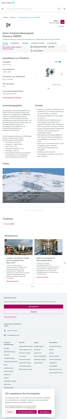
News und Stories (54, 356)
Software (6, 378)
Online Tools (7, 384)
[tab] (6, 43)
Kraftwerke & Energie (25, 363)
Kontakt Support (38, 346)
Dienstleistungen (8, 387)
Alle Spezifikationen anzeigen (12, 98)
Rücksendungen (38, 363)
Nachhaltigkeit (53, 366)
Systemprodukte (8, 368)
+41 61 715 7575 (12, 330)
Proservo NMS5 (9, 224)
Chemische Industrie (24, 359)
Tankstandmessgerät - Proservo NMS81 (29, 17)
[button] (33, 307)
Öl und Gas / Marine (24, 353)
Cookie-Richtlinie (31, 407)
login (57, 23)
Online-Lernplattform (40, 356)
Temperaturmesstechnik (10, 361)
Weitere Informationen (10, 317)
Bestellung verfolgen (40, 359)
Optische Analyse (8, 371)
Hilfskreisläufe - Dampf (25, 369)
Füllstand (12, 17)
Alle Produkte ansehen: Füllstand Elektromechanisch (12, 48)
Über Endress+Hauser (55, 346)
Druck (5, 365)
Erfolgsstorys (53, 363)
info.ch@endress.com (13, 335)
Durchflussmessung (9, 351)
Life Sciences (22, 356)
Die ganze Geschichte (12, 281)
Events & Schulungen (55, 359)
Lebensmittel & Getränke (26, 346)
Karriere (51, 353)
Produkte (5, 17)
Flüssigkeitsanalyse (9, 358)
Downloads (37, 349)
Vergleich (61, 26)
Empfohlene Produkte (10, 381)
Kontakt (51, 349)
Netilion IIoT (7, 374)
